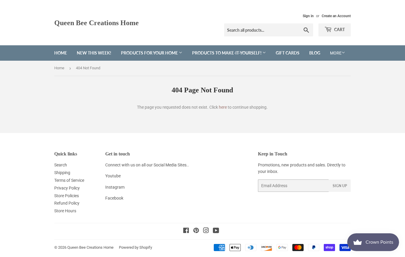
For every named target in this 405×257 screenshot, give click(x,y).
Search (60, 165)
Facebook (114, 198)
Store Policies (66, 195)
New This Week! (94, 52)
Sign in (308, 16)
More (336, 53)
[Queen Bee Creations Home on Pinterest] (196, 231)
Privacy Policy (67, 188)
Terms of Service (69, 180)
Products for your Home (150, 52)
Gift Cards (287, 52)
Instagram (115, 187)
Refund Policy (66, 203)
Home (60, 52)
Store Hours (65, 210)
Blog (314, 52)
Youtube (113, 176)
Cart (339, 29)
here (223, 107)
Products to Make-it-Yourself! (227, 52)
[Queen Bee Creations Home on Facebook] (186, 231)
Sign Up (340, 186)
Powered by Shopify (135, 247)
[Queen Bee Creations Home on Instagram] (206, 231)
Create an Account (336, 16)
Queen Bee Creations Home (96, 23)
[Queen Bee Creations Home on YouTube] (216, 231)
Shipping (62, 172)
